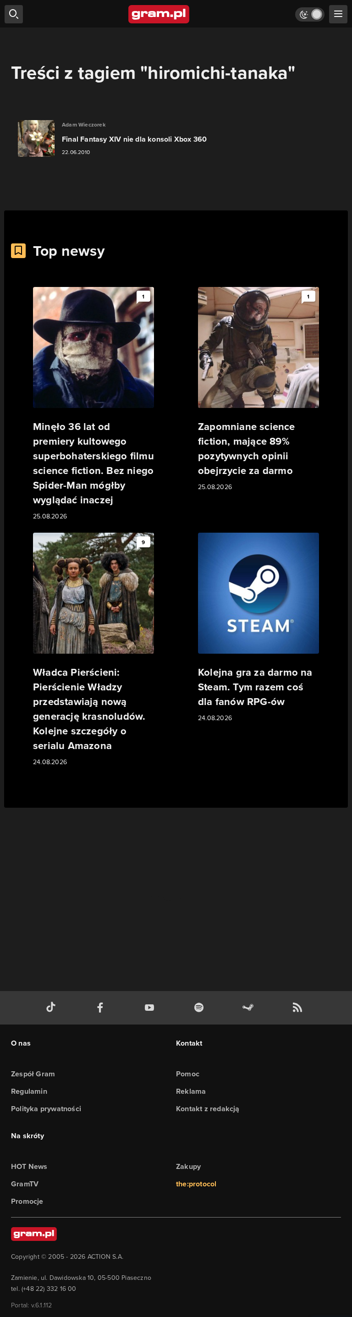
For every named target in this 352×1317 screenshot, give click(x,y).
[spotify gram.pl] (200, 1008)
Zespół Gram (33, 1074)
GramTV (24, 1184)
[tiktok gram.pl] (52, 1008)
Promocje (27, 1201)
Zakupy (188, 1166)
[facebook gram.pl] (102, 1008)
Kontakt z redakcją (208, 1108)
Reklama (191, 1091)
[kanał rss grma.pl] (299, 1008)
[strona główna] (159, 14)
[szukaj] (14, 14)
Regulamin (29, 1091)
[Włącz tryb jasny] (309, 14)
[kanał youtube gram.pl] (151, 1008)
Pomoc (187, 1074)
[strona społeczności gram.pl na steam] (249, 1008)
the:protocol (196, 1184)
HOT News (29, 1166)
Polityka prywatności (46, 1108)
